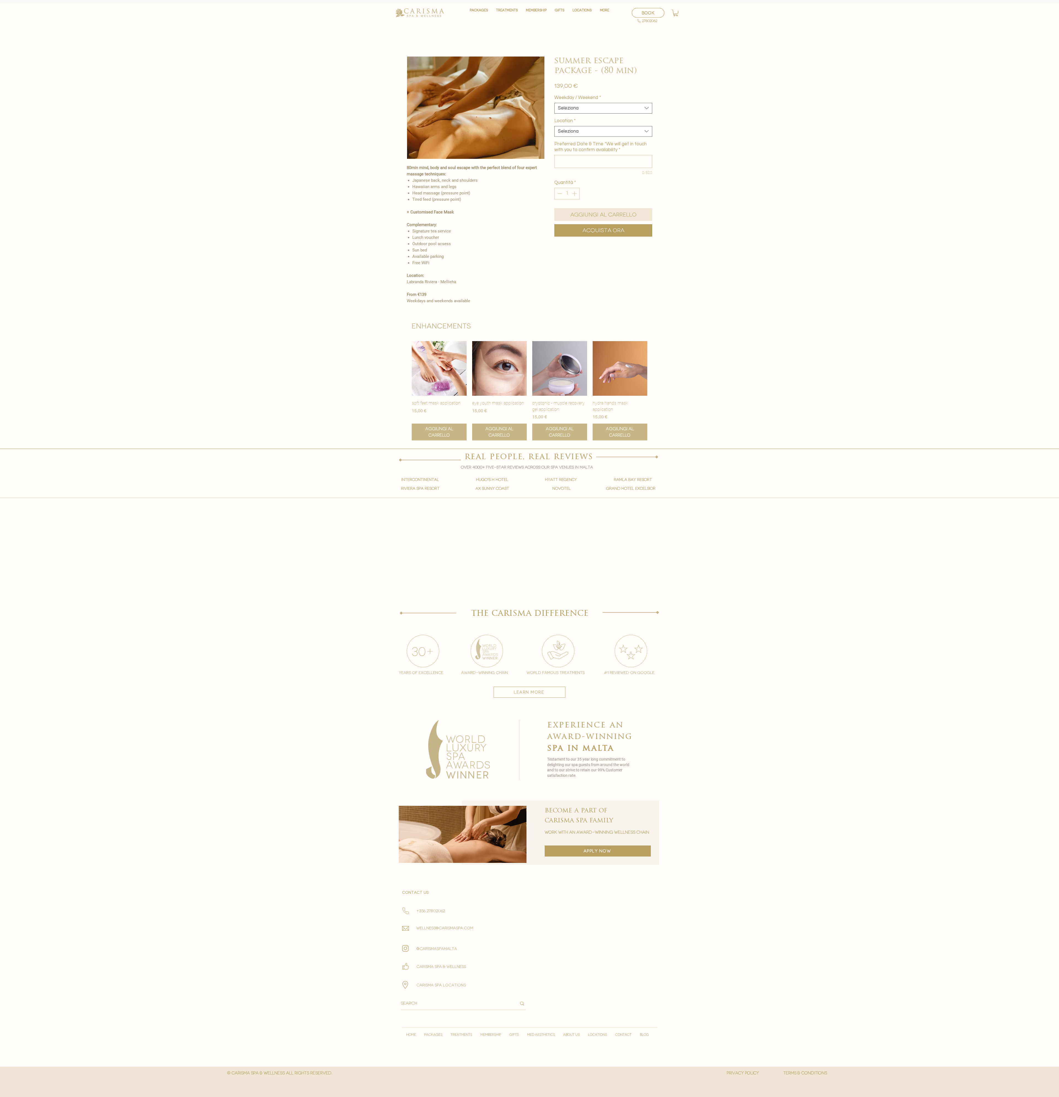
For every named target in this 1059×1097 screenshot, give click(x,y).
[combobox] (603, 108)
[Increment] (575, 193)
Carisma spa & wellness (441, 966)
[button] (507, 13)
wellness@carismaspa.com (444, 928)
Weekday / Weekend (577, 97)
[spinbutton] (567, 193)
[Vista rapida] (439, 368)
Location (565, 120)
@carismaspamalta (436, 948)
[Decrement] (559, 193)
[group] (529, 391)
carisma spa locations (441, 985)
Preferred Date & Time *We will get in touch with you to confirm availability (600, 146)
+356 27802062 (430, 911)
